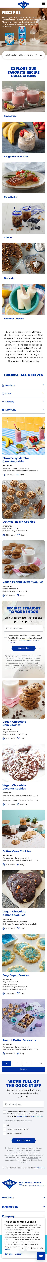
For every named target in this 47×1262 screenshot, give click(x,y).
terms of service (37, 1116)
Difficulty (10, 409)
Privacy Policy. (36, 665)
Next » (23, 1069)
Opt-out (8, 1254)
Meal (8, 393)
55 (42, 1063)
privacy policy (26, 640)
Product (10, 385)
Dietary (9, 401)
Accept (18, 1254)
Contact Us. (39, 1168)
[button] (43, 3)
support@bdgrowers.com (33, 1185)
